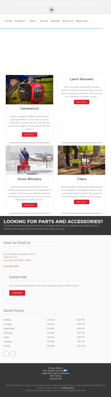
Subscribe (17, 292)
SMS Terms (55, 376)
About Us (68, 21)
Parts (32, 21)
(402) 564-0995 (83, 4)
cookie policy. (67, 388)
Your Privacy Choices (53, 370)
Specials (55, 21)
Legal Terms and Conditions (55, 373)
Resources (81, 21)
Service (44, 21)
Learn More (29, 134)
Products (20, 21)
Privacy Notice (55, 368)
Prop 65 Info (55, 378)
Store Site (95, 4)
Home (8, 21)
